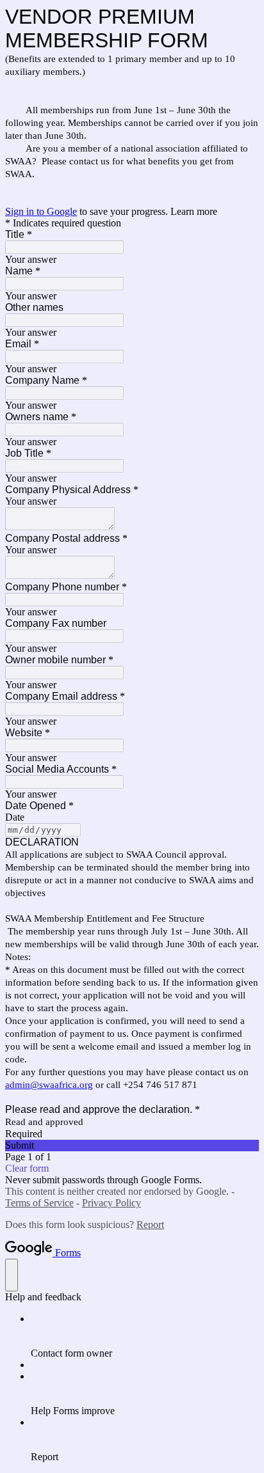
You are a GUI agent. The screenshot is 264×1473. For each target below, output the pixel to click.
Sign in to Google (41, 211)
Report (150, 1224)
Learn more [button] (193, 211)
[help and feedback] (11, 1275)
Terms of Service (39, 1202)
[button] (132, 1145)
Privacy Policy (111, 1202)
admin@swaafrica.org (49, 1085)
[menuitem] (145, 1336)
